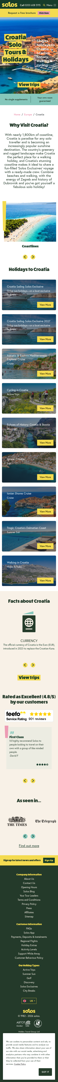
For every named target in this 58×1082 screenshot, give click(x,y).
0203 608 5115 (30, 5)
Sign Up (49, 860)
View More (45, 304)
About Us (29, 878)
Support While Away (29, 953)
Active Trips (29, 969)
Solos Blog (29, 891)
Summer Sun (29, 973)
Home (17, 114)
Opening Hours (29, 887)
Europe (28, 114)
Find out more (29, 845)
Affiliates (29, 912)
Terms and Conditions (29, 899)
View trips (29, 84)
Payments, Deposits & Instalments (29, 936)
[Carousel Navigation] (29, 257)
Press (29, 908)
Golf (29, 978)
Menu (49, 5)
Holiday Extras (29, 945)
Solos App (29, 932)
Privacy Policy (29, 903)
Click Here (44, 13)
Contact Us (29, 883)
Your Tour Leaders (29, 895)
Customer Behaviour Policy (29, 957)
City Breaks (29, 990)
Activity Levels (29, 949)
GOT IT (45, 1072)
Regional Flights (29, 941)
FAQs (29, 928)
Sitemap (29, 916)
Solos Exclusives (29, 986)
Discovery (29, 982)
